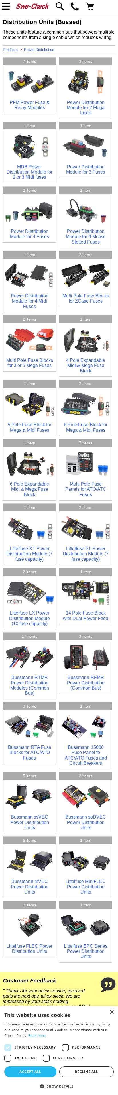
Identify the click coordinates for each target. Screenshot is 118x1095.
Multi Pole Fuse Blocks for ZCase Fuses (85, 298)
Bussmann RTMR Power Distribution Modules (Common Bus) (29, 685)
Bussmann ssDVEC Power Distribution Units (85, 822)
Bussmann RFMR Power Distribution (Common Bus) (86, 682)
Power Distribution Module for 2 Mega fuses (86, 107)
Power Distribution (39, 50)
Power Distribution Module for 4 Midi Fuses (29, 301)
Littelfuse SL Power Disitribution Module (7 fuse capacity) (86, 554)
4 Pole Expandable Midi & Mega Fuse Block (85, 365)
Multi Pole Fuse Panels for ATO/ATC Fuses (85, 489)
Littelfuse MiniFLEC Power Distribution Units (86, 886)
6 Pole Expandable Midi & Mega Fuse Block (29, 489)
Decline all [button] (86, 1071)
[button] (59, 1085)
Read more (37, 1035)
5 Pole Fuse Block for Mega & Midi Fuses (29, 427)
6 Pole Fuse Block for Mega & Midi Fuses (85, 427)
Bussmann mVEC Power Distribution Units (29, 886)
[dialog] (59, 1050)
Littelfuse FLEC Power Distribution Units (29, 949)
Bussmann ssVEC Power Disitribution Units (29, 822)
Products (10, 50)
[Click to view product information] (29, 92)
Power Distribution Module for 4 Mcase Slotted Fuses (86, 236)
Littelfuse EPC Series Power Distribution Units (85, 951)
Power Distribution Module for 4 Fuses (29, 234)
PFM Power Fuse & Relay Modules (30, 105)
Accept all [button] (30, 1071)
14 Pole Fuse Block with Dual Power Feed (85, 616)
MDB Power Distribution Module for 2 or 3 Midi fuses (29, 172)
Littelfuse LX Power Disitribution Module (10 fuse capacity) (29, 618)
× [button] (111, 1012)
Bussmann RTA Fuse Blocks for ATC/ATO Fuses (29, 752)
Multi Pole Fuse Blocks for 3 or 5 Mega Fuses (29, 363)
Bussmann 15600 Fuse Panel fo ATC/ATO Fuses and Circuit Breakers (86, 755)
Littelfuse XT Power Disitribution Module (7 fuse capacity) (29, 554)
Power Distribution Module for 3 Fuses (85, 169)
